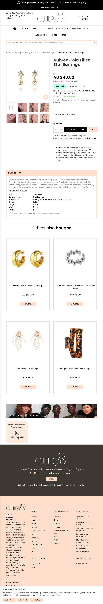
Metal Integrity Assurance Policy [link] (83, 541)
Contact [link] (57, 543)
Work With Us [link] (81, 564)
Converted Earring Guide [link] (83, 523)
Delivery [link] (57, 523)
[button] (93, 129)
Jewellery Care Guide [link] (82, 517)
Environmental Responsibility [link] (82, 535)
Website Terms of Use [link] (61, 531)
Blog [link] (56, 520)
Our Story (45, 7)
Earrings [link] (35, 516)
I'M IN (51, 479)
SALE (64, 35)
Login (59, 7)
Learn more (73, 81)
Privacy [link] (57, 536)
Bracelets (76, 28)
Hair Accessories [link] (39, 530)
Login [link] (34, 567)
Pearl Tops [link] (36, 537)
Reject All (23, 600)
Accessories (41, 35)
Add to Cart (77, 129)
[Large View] (11, 107)
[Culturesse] (51, 17)
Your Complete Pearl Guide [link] (82, 547)
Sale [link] (33, 552)
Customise (9, 600)
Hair (86, 28)
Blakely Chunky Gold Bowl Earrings (28, 285)
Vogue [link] (34, 541)
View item (28, 304)
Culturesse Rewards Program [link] (84, 529)
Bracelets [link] (36, 527)
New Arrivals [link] (37, 545)
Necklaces (38, 28)
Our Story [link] (58, 516)
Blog (53, 7)
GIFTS (55, 35)
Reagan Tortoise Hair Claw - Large (75, 368)
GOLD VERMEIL (62, 28)
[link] (24, 2)
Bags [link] (34, 534)
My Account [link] (36, 564)
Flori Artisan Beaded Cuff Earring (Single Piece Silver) (75, 287)
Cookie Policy (54, 595)
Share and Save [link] (82, 551)
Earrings (24, 28)
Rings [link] (34, 523)
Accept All (36, 600)
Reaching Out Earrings (28, 368)
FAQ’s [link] (56, 540)
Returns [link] (57, 527)
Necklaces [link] (36, 520)
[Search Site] (94, 43)
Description (14, 172)
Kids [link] (33, 548)
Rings (50, 28)
